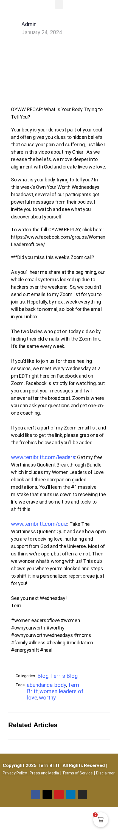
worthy (47, 697)
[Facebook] (35, 794)
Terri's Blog (64, 676)
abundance (40, 685)
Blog (43, 676)
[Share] (103, 676)
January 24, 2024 (41, 32)
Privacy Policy (15, 773)
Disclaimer (105, 773)
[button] (59, 4)
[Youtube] (59, 794)
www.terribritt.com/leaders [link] (43, 457)
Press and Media (44, 773)
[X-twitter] (47, 794)
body (60, 685)
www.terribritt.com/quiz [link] (39, 524)
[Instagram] (82, 794)
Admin (28, 24)
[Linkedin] (70, 794)
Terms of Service (77, 773)
